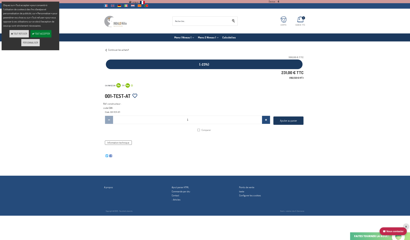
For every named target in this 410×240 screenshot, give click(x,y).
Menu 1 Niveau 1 (182, 37)
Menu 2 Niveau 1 (207, 37)
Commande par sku (181, 191)
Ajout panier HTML (180, 187)
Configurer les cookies (250, 195)
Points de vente (246, 187)
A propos (108, 187)
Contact (175, 195)
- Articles (176, 199)
